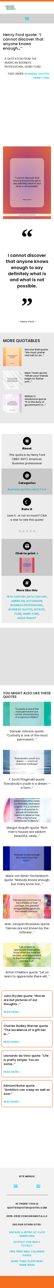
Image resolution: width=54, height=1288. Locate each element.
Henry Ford (41, 78)
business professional (26, 605)
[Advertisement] (27, 114)
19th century (16, 597)
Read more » (12, 1012)
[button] (27, 18)
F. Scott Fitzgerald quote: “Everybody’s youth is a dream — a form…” (27, 783)
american (18, 601)
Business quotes (37, 74)
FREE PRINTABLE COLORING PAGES (27, 1253)
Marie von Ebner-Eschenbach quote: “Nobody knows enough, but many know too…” (27, 880)
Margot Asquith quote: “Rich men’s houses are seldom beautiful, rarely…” (27, 832)
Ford (18, 614)
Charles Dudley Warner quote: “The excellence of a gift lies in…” (26, 1030)
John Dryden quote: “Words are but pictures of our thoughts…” (24, 1000)
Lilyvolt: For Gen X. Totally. (27, 1244)
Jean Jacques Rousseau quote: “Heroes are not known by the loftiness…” (27, 928)
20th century (37, 597)
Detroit (39, 609)
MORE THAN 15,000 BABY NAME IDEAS (27, 1263)
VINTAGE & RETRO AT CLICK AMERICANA (27, 1234)
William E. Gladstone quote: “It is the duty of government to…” (35, 400)
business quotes (21, 609)
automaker (34, 601)
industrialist (27, 618)
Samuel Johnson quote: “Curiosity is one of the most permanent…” (27, 735)
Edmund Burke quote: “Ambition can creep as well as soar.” (27, 1090)
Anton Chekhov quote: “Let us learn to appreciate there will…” (27, 974)
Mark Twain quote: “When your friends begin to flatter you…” (36, 377)
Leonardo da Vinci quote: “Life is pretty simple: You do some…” (26, 1060)
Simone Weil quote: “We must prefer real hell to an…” (37, 352)
